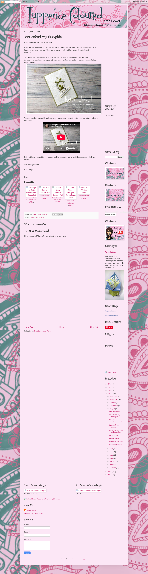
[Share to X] (57, 214)
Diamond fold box (115, 445)
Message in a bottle (37, 217)
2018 (110, 390)
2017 (110, 393)
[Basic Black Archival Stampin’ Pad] (57, 195)
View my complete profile (33, 513)
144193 (71, 205)
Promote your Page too (111, 315)
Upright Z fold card (116, 441)
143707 (31, 202)
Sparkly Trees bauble (114, 426)
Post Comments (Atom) (42, 331)
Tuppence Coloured (110, 311)
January (113, 468)
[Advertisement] (61, 306)
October (113, 402)
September (114, 406)
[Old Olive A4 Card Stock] (84, 193)
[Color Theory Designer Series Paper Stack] (71, 198)
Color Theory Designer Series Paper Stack (71, 202)
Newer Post (29, 327)
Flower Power (114, 438)
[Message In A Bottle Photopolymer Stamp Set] (31, 195)
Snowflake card (114, 412)
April (111, 458)
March (112, 461)
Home (61, 327)
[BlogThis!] (55, 214)
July (111, 449)
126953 (44, 198)
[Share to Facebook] (60, 214)
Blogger (84, 559)
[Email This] (53, 214)
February (113, 464)
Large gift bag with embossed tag (116, 431)
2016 (110, 472)
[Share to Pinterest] (62, 214)
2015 (110, 475)
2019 (110, 387)
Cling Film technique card (115, 421)
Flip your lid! (113, 435)
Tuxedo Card (111, 252)
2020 (110, 384)
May (111, 455)
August (112, 409)
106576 (84, 198)
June (112, 452)
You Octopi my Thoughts (114, 416)
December (114, 396)
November (114, 399)
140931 (58, 201)
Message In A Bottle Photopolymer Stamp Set (31, 199)
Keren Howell (32, 510)
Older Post (94, 327)
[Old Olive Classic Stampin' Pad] (44, 193)
